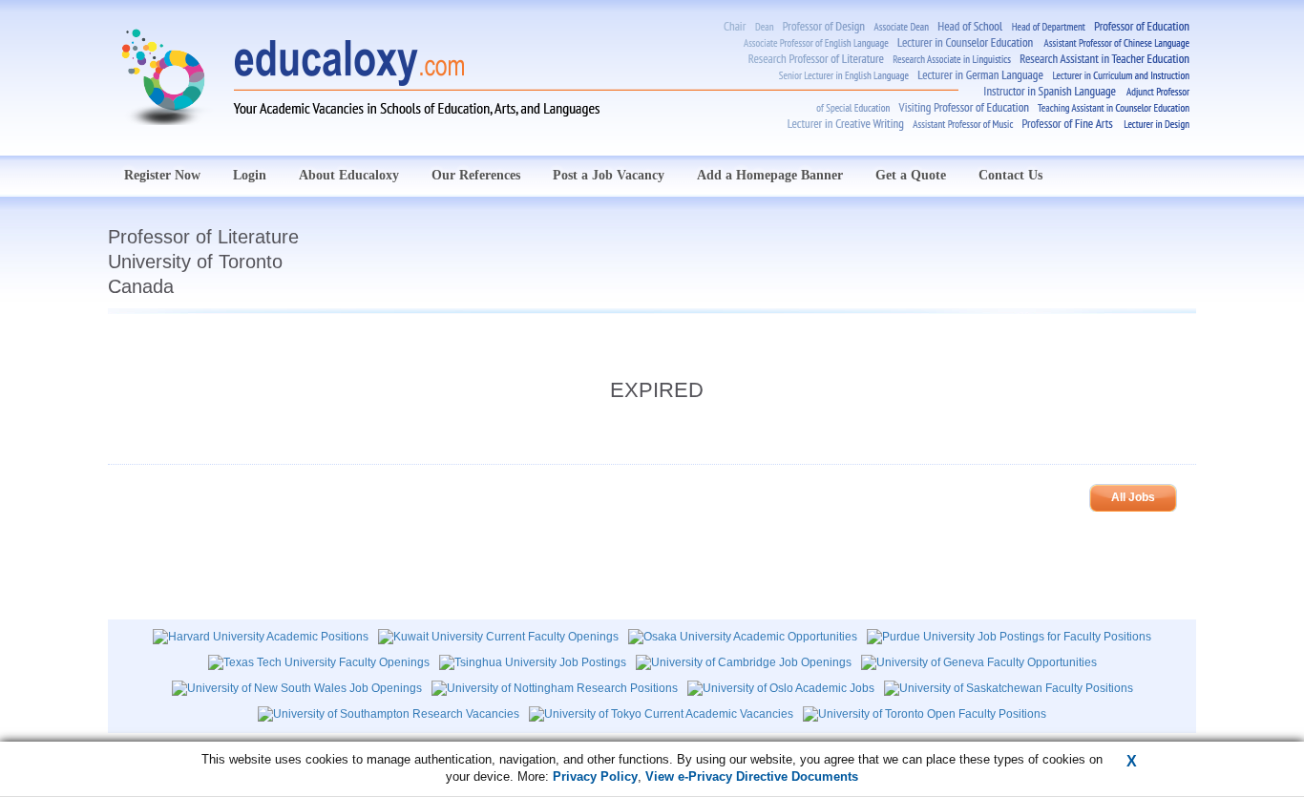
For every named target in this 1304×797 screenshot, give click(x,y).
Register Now (162, 175)
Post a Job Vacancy (608, 175)
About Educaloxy (349, 175)
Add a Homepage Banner (770, 175)
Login (249, 175)
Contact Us (1010, 175)
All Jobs (1133, 497)
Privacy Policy (595, 776)
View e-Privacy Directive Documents (751, 776)
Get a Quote (910, 175)
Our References (475, 175)
